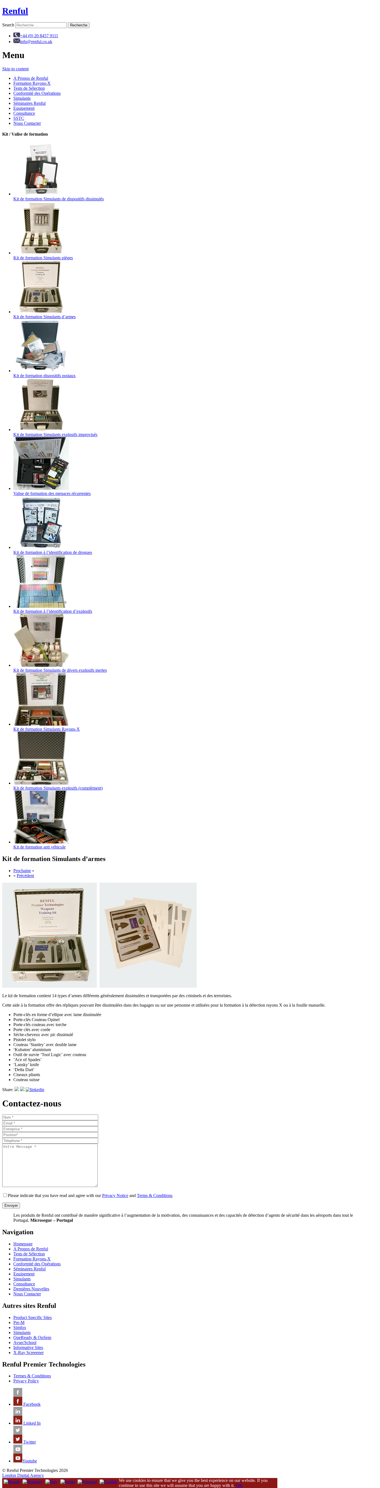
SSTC (18, 118)
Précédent (25, 875)
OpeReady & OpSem (32, 1337)
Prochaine (22, 870)
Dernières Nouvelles (31, 1289)
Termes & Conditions (32, 1375)
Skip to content (15, 68)
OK (239, 1485)
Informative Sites (28, 1347)
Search (8, 25)
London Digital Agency (23, 1475)
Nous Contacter (27, 123)
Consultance (24, 113)
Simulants (22, 98)
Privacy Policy (26, 1380)
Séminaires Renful (29, 103)
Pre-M (18, 1322)
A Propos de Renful (30, 78)
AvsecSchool (24, 1342)
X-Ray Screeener (28, 1352)
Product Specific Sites (32, 1317)
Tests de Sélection (29, 88)
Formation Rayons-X (32, 83)
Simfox (19, 1327)
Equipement (23, 108)
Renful (15, 11)
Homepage (23, 1243)
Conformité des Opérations (37, 93)
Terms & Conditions (154, 1195)
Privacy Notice (115, 1195)
